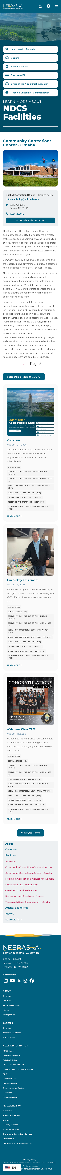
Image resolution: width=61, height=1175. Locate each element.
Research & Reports (11, 1056)
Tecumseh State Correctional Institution (28, 902)
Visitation (10, 861)
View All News (30, 832)
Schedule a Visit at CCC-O (30, 220)
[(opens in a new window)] (6, 981)
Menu (56, 6)
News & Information (15, 1046)
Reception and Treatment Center (24, 896)
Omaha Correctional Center (21, 890)
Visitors (15, 58)
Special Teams (9, 1037)
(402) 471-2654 (19, 966)
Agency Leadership (16, 907)
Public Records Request (13, 1065)
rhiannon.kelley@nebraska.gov (22, 199)
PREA (5, 1074)
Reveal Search (40, 6)
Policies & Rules (10, 1060)
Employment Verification (14, 1088)
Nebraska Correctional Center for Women (29, 878)
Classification (9, 1139)
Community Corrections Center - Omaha (28, 873)
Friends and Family (11, 1115)
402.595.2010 (17, 213)
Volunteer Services (11, 1129)
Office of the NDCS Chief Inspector (29, 84)
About (9, 843)
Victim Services (19, 66)
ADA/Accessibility (11, 1084)
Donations (7, 1093)
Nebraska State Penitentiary (21, 884)
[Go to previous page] (24, 364)
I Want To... (49, 6)
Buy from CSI (18, 75)
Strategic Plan (13, 919)
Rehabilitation (12, 1106)
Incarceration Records (23, 49)
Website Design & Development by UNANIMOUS (30, 1169)
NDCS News (8, 1051)
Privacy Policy (29, 1160)
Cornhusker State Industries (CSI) (17, 1143)
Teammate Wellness (12, 1033)
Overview (11, 849)
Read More (13, 516)
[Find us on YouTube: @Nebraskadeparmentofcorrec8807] (12, 981)
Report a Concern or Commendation (30, 92)
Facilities (10, 855)
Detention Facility (11, 1097)
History (9, 913)
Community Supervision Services (17, 1134)
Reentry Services (10, 1125)
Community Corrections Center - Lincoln (28, 867)
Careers (8, 1023)
